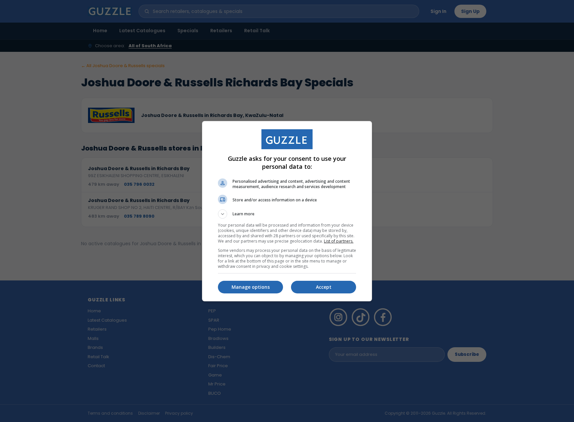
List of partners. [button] (338, 241)
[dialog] (287, 211)
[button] (287, 214)
